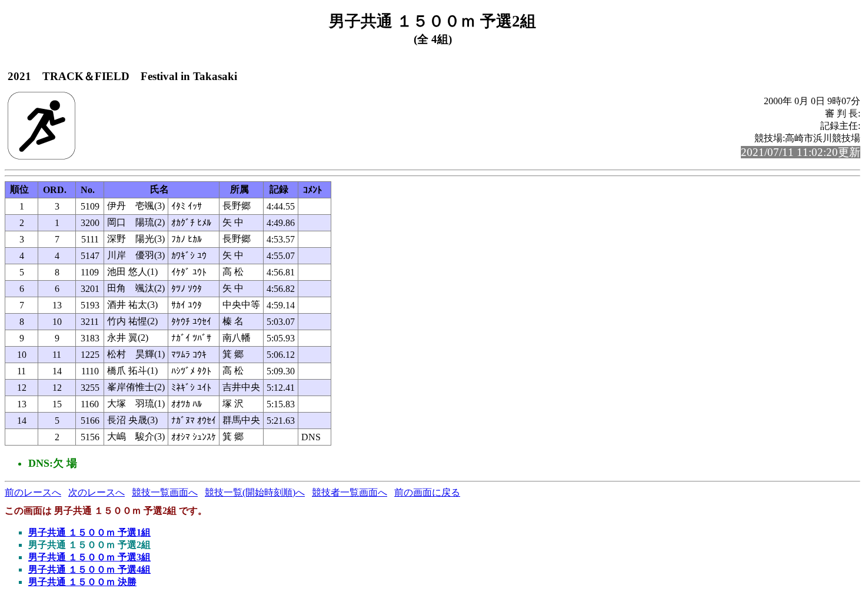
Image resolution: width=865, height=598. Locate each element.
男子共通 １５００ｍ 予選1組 (89, 532)
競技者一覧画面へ (349, 492)
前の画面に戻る (427, 492)
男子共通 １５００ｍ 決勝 (82, 582)
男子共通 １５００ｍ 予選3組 (89, 557)
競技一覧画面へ (165, 492)
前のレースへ (33, 492)
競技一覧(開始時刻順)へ (255, 492)
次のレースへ (96, 492)
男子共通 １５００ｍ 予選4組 (89, 569)
